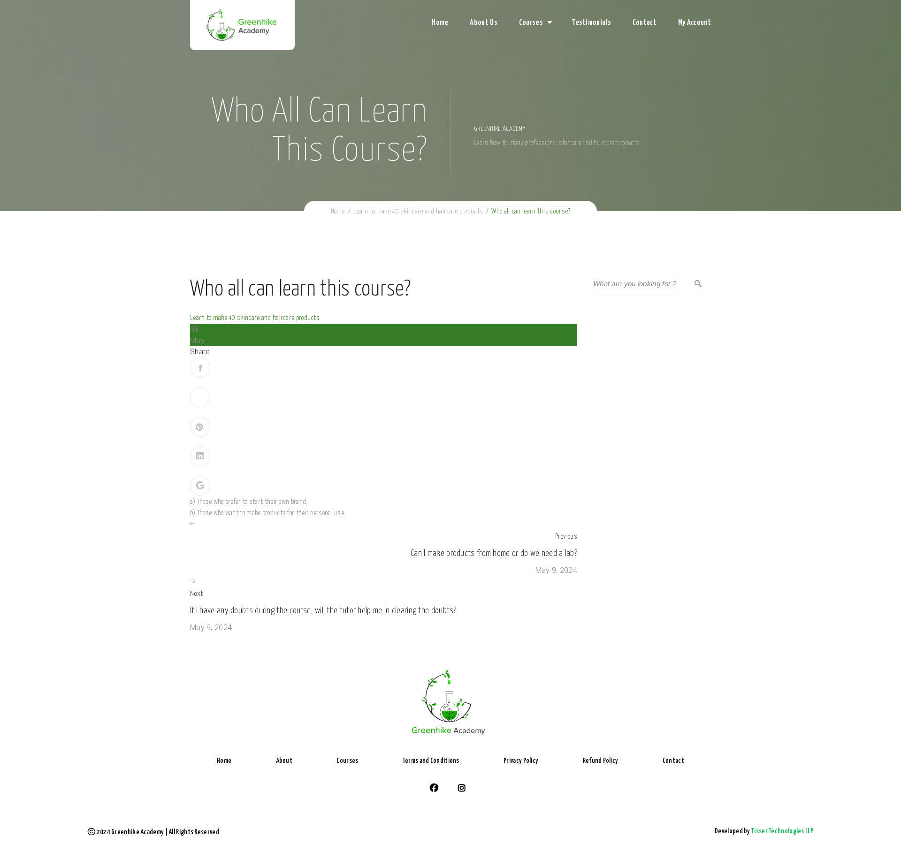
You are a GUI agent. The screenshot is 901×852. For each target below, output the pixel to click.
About (284, 760)
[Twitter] (200, 397)
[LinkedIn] (200, 456)
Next (196, 593)
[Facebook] (200, 368)
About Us (483, 23)
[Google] (200, 486)
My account (694, 23)
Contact (645, 23)
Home (440, 23)
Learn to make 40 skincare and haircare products (255, 317)
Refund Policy (600, 760)
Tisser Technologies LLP (782, 831)
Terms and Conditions (431, 760)
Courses (531, 23)
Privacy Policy (521, 760)
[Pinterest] (200, 427)
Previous (566, 536)
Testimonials (591, 23)
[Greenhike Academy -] (242, 26)
